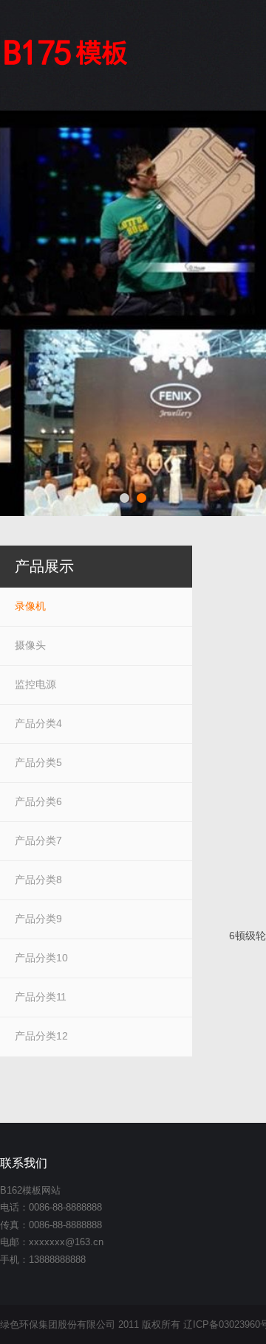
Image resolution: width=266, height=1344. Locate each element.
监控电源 (35, 684)
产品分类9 (38, 919)
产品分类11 (40, 997)
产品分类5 (38, 762)
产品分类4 (38, 723)
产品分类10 (41, 958)
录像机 (30, 606)
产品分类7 (38, 840)
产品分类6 (38, 801)
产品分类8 (38, 879)
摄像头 (30, 645)
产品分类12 (41, 1036)
